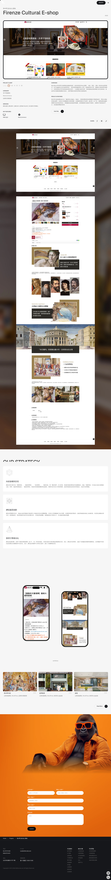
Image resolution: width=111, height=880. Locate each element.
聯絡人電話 (30, 797)
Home (4, 838)
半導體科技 (70, 858)
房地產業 (80, 858)
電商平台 (80, 862)
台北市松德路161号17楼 (9, 860)
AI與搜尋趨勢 (92, 851)
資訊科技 (69, 869)
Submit (32, 829)
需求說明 (29, 812)
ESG (79, 860)
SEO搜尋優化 (81, 855)
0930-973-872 (6, 853)
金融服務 (69, 862)
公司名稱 (30, 789)
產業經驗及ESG (93, 855)
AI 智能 (69, 853)
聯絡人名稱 (59, 789)
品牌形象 (69, 855)
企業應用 (69, 867)
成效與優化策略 (93, 860)
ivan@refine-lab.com (25, 851)
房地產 (69, 865)
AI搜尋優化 (81, 853)
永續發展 (69, 871)
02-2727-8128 (6, 851)
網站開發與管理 (93, 858)
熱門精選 (69, 851)
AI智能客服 (81, 851)
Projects (11, 838)
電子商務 (69, 860)
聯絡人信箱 (30, 805)
